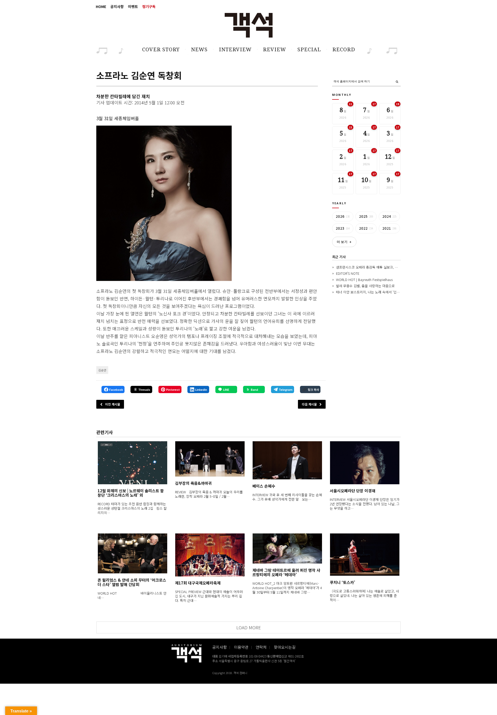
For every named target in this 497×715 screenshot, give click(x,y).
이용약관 (241, 647)
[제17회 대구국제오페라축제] (210, 554)
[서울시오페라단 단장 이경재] (364, 462)
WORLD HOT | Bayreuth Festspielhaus (364, 279)
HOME (101, 6)
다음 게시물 (309, 404)
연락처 (261, 647)
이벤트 (133, 6)
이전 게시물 (112, 404)
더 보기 (344, 241)
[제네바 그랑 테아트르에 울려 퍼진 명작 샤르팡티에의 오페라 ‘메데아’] (287, 548)
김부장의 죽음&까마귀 (193, 483)
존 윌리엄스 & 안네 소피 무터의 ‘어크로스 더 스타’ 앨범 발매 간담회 (132, 582)
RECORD (343, 49)
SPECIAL (309, 49)
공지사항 (117, 6)
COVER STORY (161, 49)
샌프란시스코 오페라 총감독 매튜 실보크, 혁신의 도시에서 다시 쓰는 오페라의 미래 (394, 267)
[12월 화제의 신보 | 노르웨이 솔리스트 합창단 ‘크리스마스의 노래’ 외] (132, 462)
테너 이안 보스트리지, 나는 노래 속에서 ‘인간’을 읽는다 (375, 292)
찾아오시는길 (285, 647)
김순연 (102, 370)
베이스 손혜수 (263, 486)
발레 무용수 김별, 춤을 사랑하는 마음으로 (365, 285)
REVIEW (274, 49)
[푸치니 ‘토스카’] (364, 554)
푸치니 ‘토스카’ (342, 582)
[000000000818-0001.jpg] (164, 203)
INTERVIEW (235, 49)
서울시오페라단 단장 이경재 (352, 490)
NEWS (199, 49)
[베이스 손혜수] (287, 460)
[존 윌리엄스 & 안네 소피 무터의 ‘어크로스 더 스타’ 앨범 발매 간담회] (132, 553)
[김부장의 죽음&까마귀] (210, 459)
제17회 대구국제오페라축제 (198, 583)
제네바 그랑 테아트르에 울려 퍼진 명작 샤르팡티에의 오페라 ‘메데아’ (286, 572)
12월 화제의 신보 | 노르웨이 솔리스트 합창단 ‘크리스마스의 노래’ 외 (131, 492)
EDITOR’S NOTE (347, 273)
